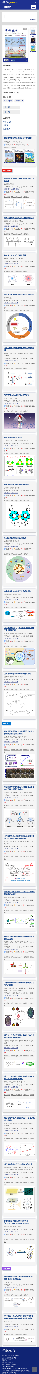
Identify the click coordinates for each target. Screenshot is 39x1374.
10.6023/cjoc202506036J (11, 189)
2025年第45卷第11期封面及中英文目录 (18, 138)
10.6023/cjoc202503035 (11, 226)
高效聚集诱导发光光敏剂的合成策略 (17, 674)
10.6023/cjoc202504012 (11, 493)
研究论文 (6, 125)
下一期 (7, 112)
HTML (17, 192)
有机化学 (7, 7)
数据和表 (7, 197)
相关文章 (7, 147)
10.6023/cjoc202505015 (11, 446)
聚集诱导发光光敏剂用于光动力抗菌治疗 (19, 294)
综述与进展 (7, 122)
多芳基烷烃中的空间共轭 (13, 437)
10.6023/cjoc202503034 (11, 599)
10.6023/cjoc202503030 (11, 638)
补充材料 (19, 750)
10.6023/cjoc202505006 (11, 1130)
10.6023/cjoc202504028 (11, 949)
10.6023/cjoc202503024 (11, 742)
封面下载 (20, 101)
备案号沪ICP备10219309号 (9, 1373)
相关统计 (13, 147)
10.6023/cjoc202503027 (11, 1087)
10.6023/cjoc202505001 (11, 902)
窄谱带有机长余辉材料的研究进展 (16, 395)
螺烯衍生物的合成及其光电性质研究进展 (19, 218)
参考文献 (13, 197)
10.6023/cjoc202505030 (11, 403)
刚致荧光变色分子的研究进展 (15, 255)
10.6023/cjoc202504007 (11, 1048)
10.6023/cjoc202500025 (11, 1326)
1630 (19, 1368)
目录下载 (9, 101)
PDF (16, 145)
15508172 (9, 1368)
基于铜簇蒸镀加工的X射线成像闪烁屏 (18, 1164)
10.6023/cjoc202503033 (11, 546)
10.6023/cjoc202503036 (11, 303)
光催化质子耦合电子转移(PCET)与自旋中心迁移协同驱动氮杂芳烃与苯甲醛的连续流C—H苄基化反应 (19, 1318)
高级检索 (33, 19)
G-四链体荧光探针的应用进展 (15, 538)
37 (26, 1368)
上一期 (7, 107)
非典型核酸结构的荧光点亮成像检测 (17, 591)
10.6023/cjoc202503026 (11, 849)
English (35, 2)
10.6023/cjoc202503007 (11, 1174)
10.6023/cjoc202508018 (11, 360)
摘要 (7, 145)
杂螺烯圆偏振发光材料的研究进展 (16, 484)
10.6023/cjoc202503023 (11, 263)
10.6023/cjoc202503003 (11, 682)
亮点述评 (6, 129)
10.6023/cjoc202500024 (11, 1287)
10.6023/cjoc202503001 (11, 995)
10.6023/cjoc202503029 (11, 797)
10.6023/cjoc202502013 (11, 1232)
